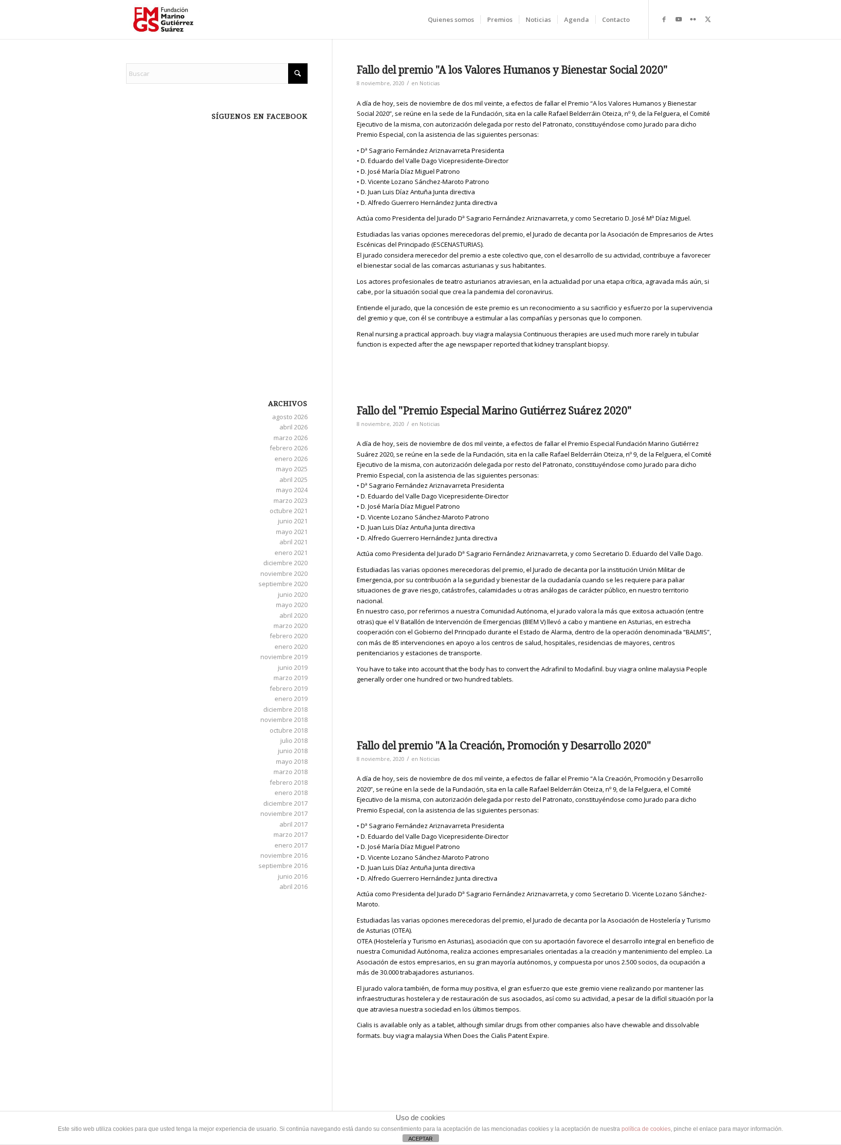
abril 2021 (293, 541)
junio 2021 (293, 521)
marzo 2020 (291, 625)
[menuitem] (450, 19)
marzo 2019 (291, 677)
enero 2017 (291, 845)
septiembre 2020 (283, 583)
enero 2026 (291, 458)
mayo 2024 (292, 489)
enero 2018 (291, 792)
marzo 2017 (291, 834)
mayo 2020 (292, 604)
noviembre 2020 (284, 573)
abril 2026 (293, 427)
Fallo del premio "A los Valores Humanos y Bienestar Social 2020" (512, 70)
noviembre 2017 (284, 813)
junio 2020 (293, 594)
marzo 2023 (291, 500)
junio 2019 (293, 667)
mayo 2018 (292, 761)
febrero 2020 (289, 635)
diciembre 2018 (285, 709)
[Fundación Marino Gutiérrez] (163, 19)
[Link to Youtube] (678, 19)
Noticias (429, 83)
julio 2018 (294, 740)
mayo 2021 (292, 531)
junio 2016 (293, 876)
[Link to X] (707, 19)
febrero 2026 (289, 447)
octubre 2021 (289, 510)
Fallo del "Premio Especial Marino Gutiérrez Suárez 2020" (494, 411)
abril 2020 (293, 615)
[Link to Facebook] (664, 19)
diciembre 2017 (285, 803)
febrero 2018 (289, 782)
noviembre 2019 (284, 656)
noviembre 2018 (284, 719)
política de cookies (646, 1129)
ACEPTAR (420, 1139)
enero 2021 (291, 552)
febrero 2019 (289, 688)
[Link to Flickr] (693, 19)
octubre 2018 (289, 730)
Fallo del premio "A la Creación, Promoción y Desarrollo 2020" (504, 745)
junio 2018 (293, 750)
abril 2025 (293, 479)
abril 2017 (293, 824)
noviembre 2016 (284, 855)
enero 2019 (291, 698)
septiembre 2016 (283, 865)
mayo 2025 (292, 468)
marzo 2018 (291, 771)
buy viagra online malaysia (645, 669)
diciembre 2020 (285, 562)
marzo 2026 (291, 437)
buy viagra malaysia (492, 334)
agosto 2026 (290, 416)
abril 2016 (293, 886)
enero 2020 (291, 646)
